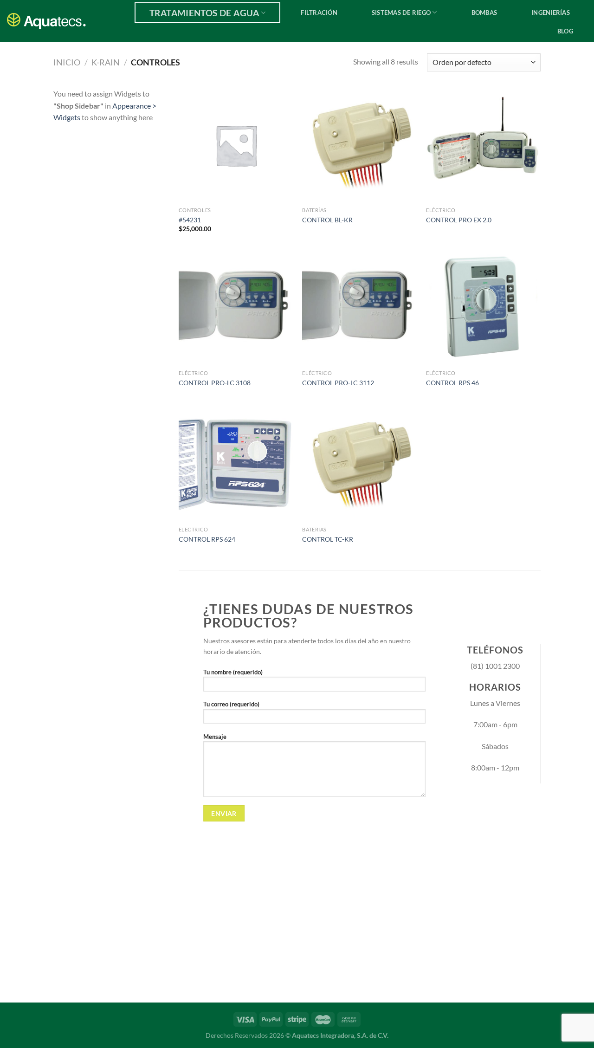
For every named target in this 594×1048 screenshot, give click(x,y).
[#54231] (236, 145)
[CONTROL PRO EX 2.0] (483, 145)
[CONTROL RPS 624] (236, 464)
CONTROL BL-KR (327, 220)
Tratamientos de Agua (204, 12)
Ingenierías (550, 12)
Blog (565, 31)
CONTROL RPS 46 (452, 383)
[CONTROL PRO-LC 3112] (359, 308)
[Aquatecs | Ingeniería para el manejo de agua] (51, 21)
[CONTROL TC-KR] (359, 464)
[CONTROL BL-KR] (359, 145)
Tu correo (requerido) (231, 704)
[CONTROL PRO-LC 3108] (236, 308)
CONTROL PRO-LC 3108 (215, 383)
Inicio (66, 62)
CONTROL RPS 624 (207, 539)
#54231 (190, 220)
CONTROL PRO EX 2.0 (458, 220)
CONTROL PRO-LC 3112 (338, 383)
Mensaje (214, 736)
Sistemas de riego (401, 12)
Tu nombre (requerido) (233, 672)
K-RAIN (105, 62)
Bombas (484, 12)
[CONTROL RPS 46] (483, 308)
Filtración (319, 12)
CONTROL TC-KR (327, 539)
